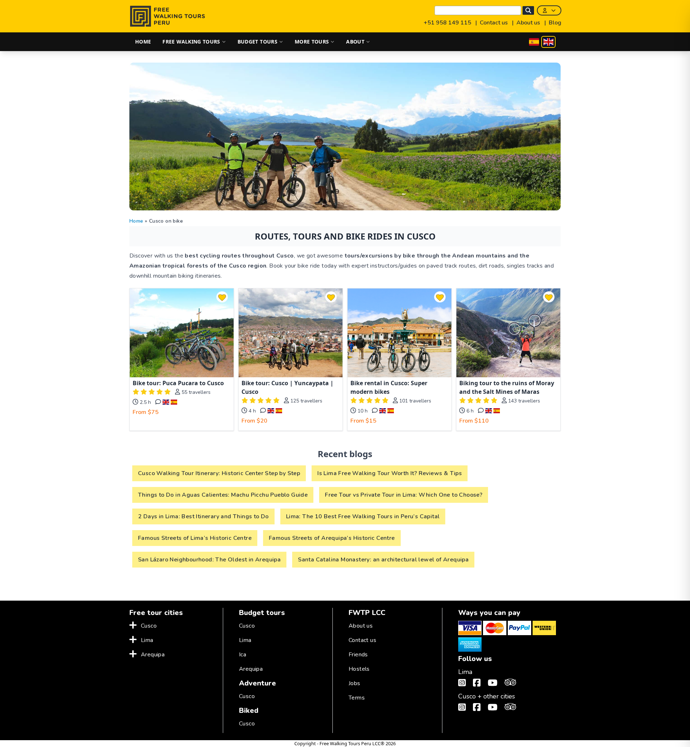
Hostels (359, 669)
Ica (242, 655)
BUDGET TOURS (257, 41)
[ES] (534, 42)
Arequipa (153, 655)
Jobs (354, 683)
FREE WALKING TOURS (191, 41)
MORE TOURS (312, 41)
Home (136, 221)
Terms (357, 698)
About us (529, 23)
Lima (147, 640)
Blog (555, 23)
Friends (358, 655)
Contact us (494, 23)
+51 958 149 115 (448, 23)
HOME (143, 41)
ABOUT (355, 41)
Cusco (149, 626)
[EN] (548, 42)
